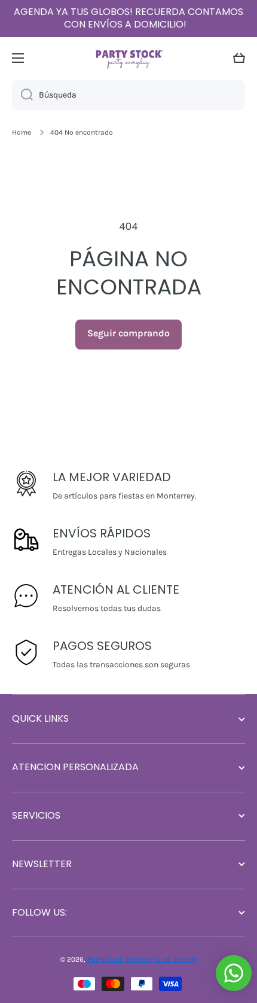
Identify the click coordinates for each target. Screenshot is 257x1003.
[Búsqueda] (22, 95)
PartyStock (105, 959)
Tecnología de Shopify (161, 959)
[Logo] (128, 58)
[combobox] (128, 95)
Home (21, 132)
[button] (239, 58)
